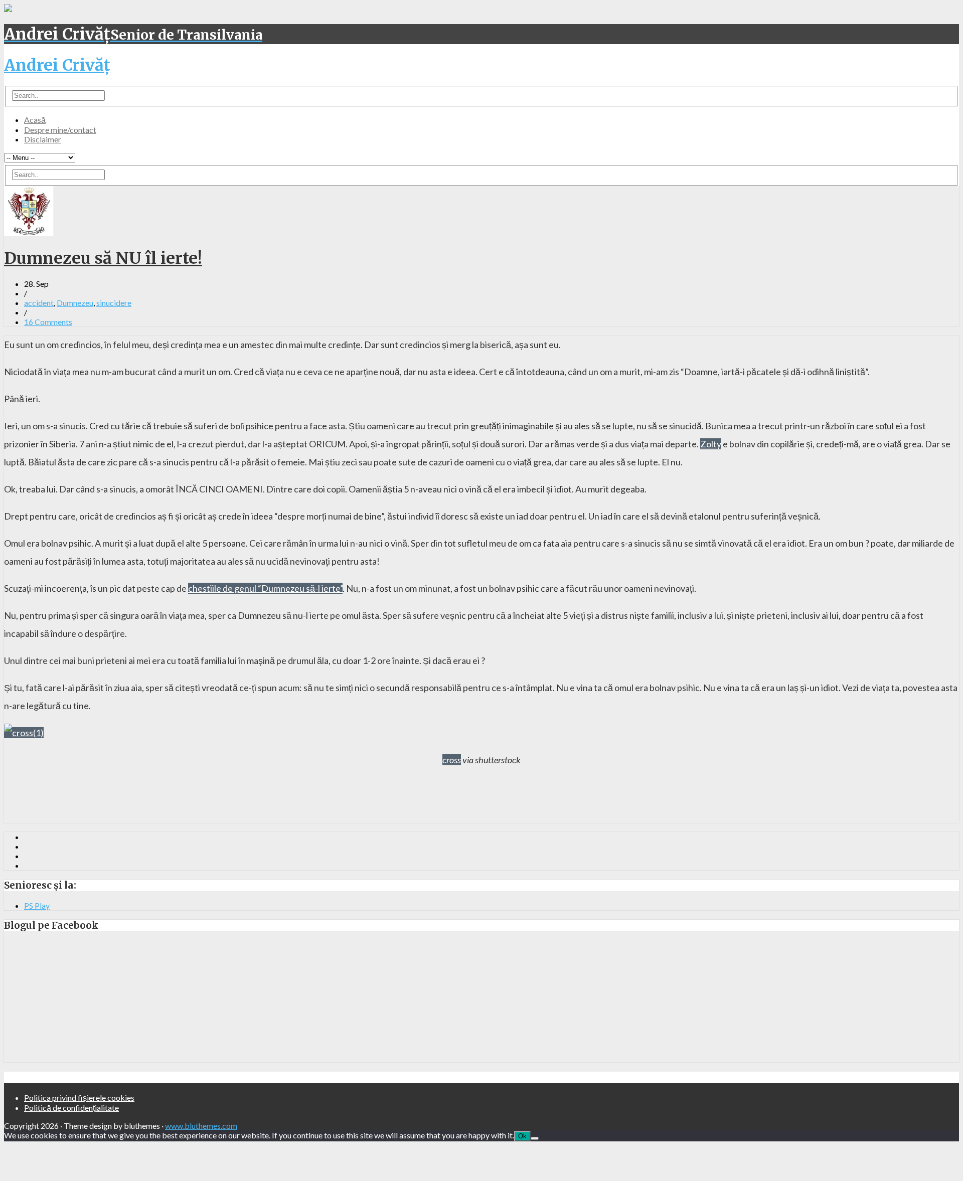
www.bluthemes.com (201, 1125)
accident (39, 302)
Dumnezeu (75, 302)
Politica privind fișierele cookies (79, 1097)
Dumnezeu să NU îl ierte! (103, 258)
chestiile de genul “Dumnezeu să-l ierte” (265, 588)
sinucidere (113, 302)
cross (451, 759)
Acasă (35, 119)
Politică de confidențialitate (71, 1107)
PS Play (37, 905)
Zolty (710, 443)
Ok (522, 1136)
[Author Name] (29, 233)
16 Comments (48, 321)
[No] (535, 1138)
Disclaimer (42, 139)
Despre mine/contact (60, 129)
